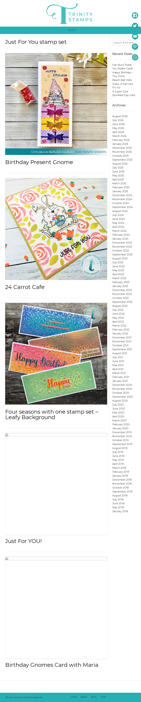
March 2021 (119, 373)
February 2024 (121, 234)
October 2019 (120, 440)
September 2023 (122, 254)
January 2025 (120, 191)
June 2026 (118, 124)
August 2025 (119, 163)
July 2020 (118, 404)
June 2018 (118, 503)
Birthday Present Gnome (39, 162)
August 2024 (120, 211)
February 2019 (120, 471)
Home (74, 697)
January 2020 (120, 428)
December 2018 (122, 479)
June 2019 (118, 456)
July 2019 (117, 452)
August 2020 (120, 400)
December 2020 (122, 384)
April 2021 (118, 369)
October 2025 (120, 155)
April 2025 (118, 179)
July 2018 (117, 499)
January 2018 (120, 511)
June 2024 (118, 219)
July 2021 (117, 357)
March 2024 (119, 230)
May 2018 (118, 507)
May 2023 (118, 270)
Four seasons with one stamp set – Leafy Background (51, 414)
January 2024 (120, 238)
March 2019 (119, 467)
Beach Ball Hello (122, 80)
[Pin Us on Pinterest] (132, 697)
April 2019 (118, 463)
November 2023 (122, 246)
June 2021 (118, 361)
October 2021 (120, 345)
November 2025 (122, 151)
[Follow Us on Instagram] (128, 697)
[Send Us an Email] (110, 697)
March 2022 (119, 325)
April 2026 (118, 132)
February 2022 (120, 329)
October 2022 (120, 298)
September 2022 (122, 302)
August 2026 (120, 116)
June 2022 (118, 313)
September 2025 (122, 159)
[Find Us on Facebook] (114, 697)
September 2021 (122, 349)
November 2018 (122, 483)
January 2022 (120, 333)
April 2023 (118, 274)
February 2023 (120, 282)
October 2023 (120, 250)
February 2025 (120, 187)
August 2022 (120, 305)
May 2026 (118, 128)
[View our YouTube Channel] (123, 697)
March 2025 (119, 183)
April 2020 (118, 416)
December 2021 (122, 337)
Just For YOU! (23, 541)
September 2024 (122, 207)
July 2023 (117, 262)
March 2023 (119, 278)
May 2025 (118, 175)
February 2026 (120, 140)
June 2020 (118, 408)
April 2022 (118, 321)
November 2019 (122, 436)
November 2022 (122, 294)
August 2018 (120, 495)
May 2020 (118, 412)
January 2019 (120, 475)
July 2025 (117, 167)
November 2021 (122, 341)
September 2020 (122, 396)
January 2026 (120, 143)
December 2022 (122, 290)
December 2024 (122, 195)
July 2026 (117, 120)
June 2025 (118, 171)
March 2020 (119, 420)
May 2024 (118, 222)
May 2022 (118, 317)
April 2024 (118, 226)
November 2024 (122, 199)
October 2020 (120, 392)
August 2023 (120, 258)
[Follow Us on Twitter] (119, 697)
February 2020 (121, 424)
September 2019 (122, 444)
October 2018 (120, 487)
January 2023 (120, 286)
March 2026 (119, 136)
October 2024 (120, 203)
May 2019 (118, 460)
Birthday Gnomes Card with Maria (51, 664)
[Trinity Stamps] (70, 13)
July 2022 (117, 309)
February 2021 (120, 377)
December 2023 (122, 242)
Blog (94, 697)
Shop (103, 697)
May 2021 (118, 365)
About (84, 697)
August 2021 (119, 353)
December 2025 (122, 147)
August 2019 (119, 448)
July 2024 (118, 215)
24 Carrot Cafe (25, 287)
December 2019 (122, 432)
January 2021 (120, 381)
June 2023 (118, 266)
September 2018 (122, 491)
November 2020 (122, 388)
